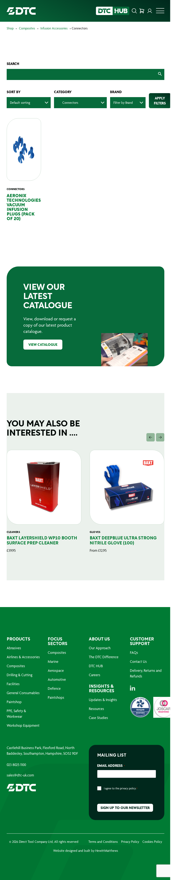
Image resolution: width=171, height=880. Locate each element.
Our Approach (100, 648)
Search (13, 64)
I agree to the (120, 788)
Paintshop (14, 702)
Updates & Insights (103, 699)
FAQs (134, 652)
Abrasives (14, 648)
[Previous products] (150, 437)
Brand (116, 92)
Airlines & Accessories (23, 657)
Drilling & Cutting (19, 675)
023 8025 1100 (16, 765)
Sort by (14, 92)
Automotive (57, 679)
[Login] (150, 11)
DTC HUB (96, 666)
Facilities (13, 684)
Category (63, 92)
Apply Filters (160, 100)
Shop (10, 28)
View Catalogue (42, 344)
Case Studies (98, 717)
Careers (94, 675)
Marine (53, 661)
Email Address (111, 765)
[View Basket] (141, 10)
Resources (96, 708)
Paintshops (56, 697)
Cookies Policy (152, 842)
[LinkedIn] (132, 688)
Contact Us (138, 661)
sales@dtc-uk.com (20, 775)
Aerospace (56, 670)
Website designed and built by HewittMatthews (85, 851)
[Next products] (160, 437)
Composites (27, 28)
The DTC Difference (103, 657)
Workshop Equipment (23, 725)
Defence (54, 688)
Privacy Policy (130, 842)
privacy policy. (128, 788)
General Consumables (23, 693)
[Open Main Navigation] (160, 12)
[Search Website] (134, 10)
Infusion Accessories (54, 28)
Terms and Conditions (103, 842)
